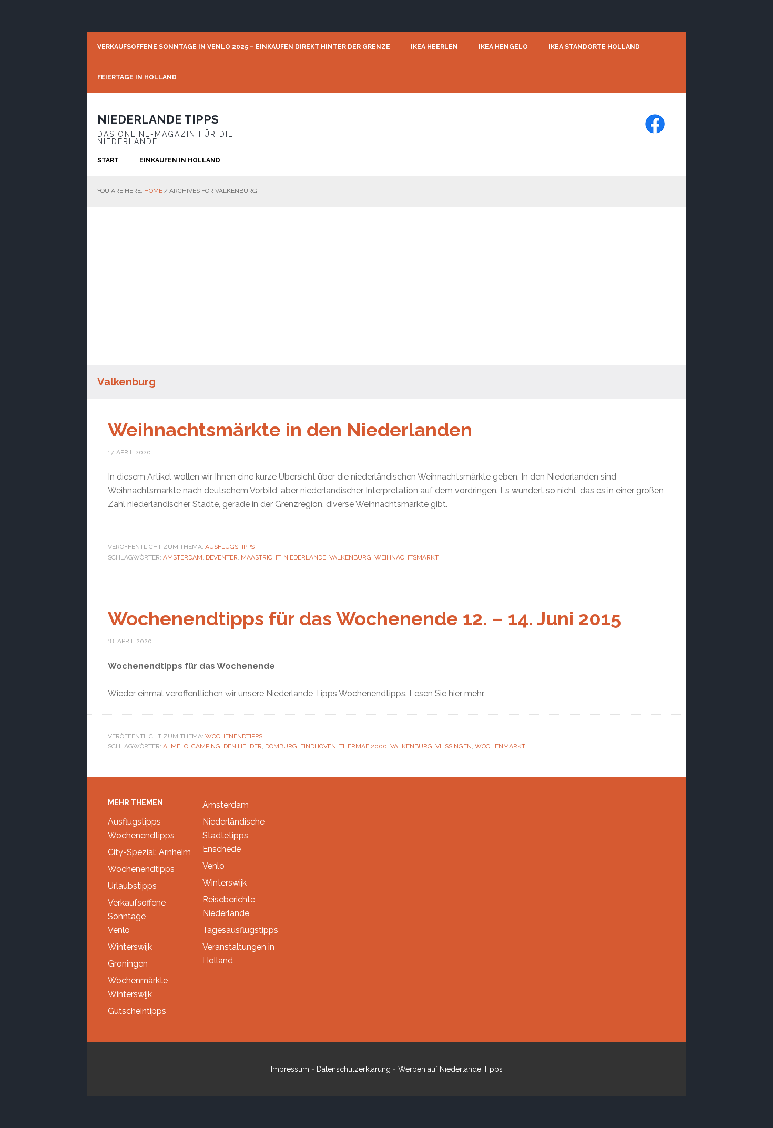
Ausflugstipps (230, 547)
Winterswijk (130, 947)
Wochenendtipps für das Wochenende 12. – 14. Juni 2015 (364, 618)
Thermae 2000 (363, 746)
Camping (205, 746)
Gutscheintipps (137, 1011)
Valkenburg (350, 557)
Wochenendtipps (233, 736)
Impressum (290, 1069)
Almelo (175, 746)
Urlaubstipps (132, 886)
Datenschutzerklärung (354, 1069)
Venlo (119, 930)
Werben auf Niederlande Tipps (450, 1069)
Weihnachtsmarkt (406, 557)
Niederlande (304, 557)
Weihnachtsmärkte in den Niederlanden (290, 430)
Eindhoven (318, 746)
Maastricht (260, 557)
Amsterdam (182, 557)
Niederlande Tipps (158, 119)
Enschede (221, 849)
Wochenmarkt (500, 746)
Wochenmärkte (138, 980)
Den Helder (242, 746)
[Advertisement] (386, 286)
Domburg (281, 746)
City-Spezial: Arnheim (149, 852)
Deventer (222, 557)
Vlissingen (453, 746)
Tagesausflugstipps (240, 930)
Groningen (128, 964)
